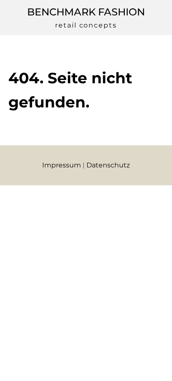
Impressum (61, 165)
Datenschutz (108, 165)
